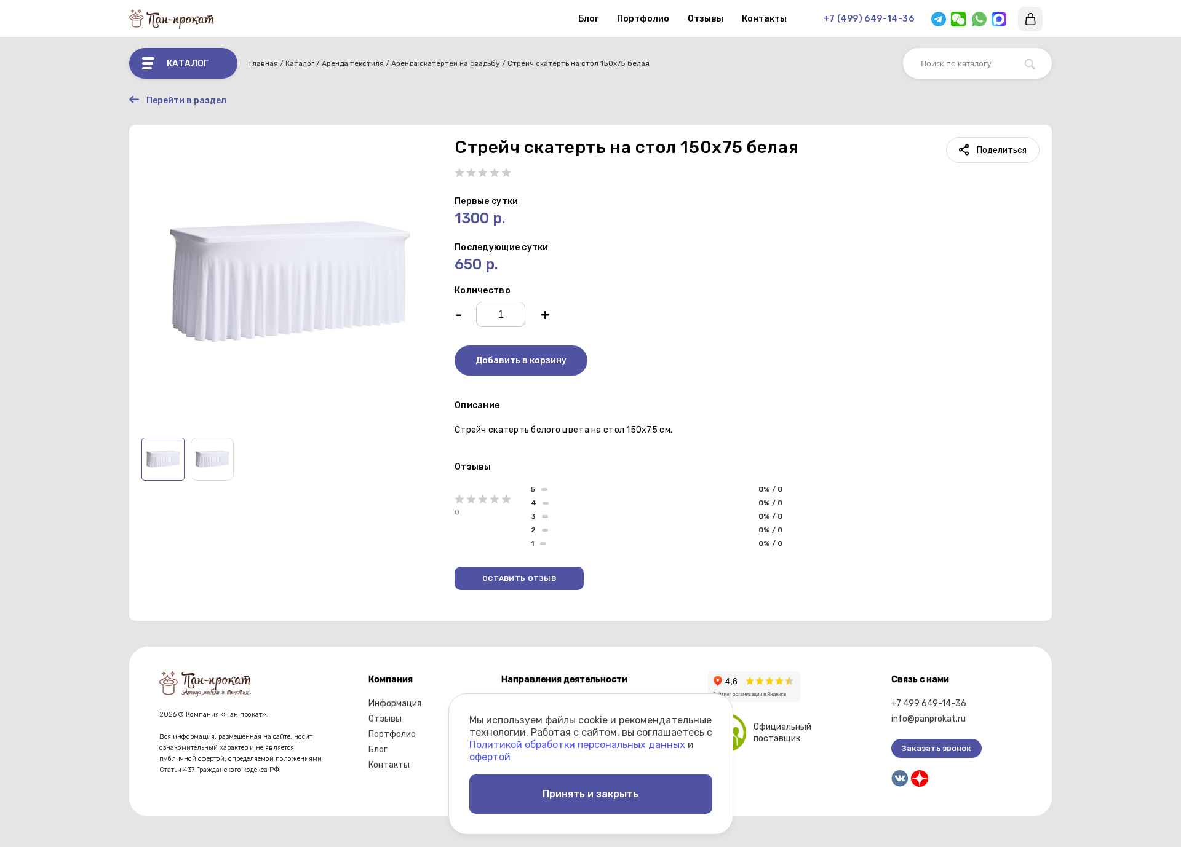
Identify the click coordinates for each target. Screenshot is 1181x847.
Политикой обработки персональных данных (577, 744)
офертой (490, 757)
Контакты (764, 19)
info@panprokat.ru (928, 719)
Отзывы (705, 19)
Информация (394, 703)
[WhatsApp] (979, 19)
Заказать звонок (936, 748)
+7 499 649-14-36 (928, 703)
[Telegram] (938, 19)
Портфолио (643, 19)
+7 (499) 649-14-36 (869, 19)
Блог (588, 19)
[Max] (999, 19)
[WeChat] (958, 19)
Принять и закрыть (590, 794)
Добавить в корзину (521, 360)
